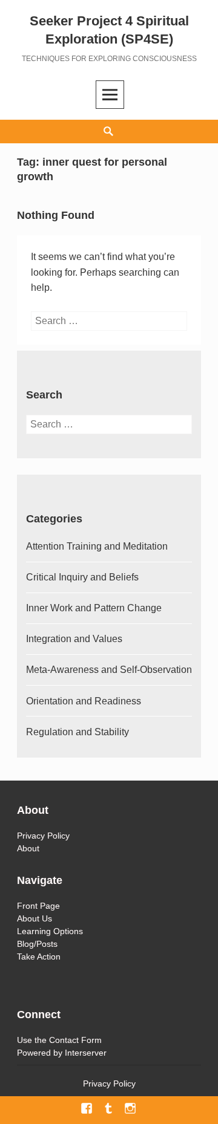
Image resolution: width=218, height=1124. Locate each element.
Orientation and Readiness (83, 701)
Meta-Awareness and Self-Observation (109, 669)
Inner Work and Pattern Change (94, 608)
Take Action (39, 956)
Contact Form (75, 1040)
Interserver (86, 1052)
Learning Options (50, 931)
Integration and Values (74, 639)
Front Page (38, 906)
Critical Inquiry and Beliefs (82, 577)
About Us (34, 918)
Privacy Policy (43, 835)
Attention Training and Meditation (97, 546)
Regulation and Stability (77, 732)
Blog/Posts (37, 944)
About (28, 848)
